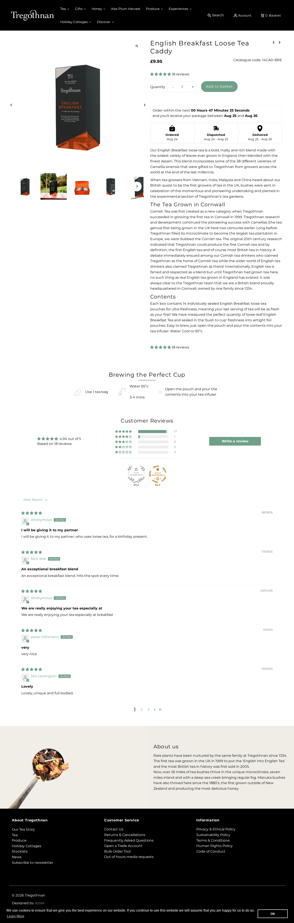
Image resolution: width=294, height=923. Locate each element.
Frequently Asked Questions (128, 840)
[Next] (144, 105)
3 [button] (148, 709)
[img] (31, 513)
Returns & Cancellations (124, 835)
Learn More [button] (15, 916)
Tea (15, 835)
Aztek (40, 903)
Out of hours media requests (129, 857)
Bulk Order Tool (117, 851)
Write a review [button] (235, 441)
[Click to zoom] (137, 46)
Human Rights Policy (214, 846)
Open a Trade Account (123, 846)
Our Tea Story (23, 829)
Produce (19, 840)
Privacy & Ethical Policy (215, 829)
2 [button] (141, 709)
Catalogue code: (247, 60)
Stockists (20, 851)
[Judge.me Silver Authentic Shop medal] (136, 474)
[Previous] (11, 105)
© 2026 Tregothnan (28, 895)
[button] (161, 74)
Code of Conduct (210, 851)
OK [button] (273, 913)
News (17, 857)
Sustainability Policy (213, 835)
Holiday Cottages (26, 846)
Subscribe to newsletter (32, 863)
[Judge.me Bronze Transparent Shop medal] (157, 474)
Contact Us (113, 829)
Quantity (157, 87)
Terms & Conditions (213, 840)
